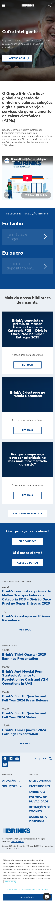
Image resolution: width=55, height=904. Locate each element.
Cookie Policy (10, 882)
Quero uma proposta (38, 819)
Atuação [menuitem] (9, 780)
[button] (47, 896)
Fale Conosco (27, 541)
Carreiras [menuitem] (37, 791)
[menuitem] (49, 5)
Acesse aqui (17, 58)
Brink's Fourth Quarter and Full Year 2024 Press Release (25, 698)
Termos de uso (17, 841)
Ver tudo (25, 630)
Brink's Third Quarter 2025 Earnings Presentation (24, 656)
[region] (27, 878)
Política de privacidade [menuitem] (39, 799)
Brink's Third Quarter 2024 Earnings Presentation (24, 732)
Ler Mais (32, 365)
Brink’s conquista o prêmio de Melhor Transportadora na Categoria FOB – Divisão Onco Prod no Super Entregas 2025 (26, 597)
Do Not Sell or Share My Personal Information (27, 890)
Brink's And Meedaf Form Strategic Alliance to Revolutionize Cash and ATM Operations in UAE (25, 677)
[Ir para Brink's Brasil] (27, 5)
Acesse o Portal (27, 563)
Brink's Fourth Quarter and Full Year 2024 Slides (24, 715)
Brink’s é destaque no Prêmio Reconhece (26, 618)
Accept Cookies (27, 897)
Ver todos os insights (27, 513)
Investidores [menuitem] (39, 786)
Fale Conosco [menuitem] (40, 780)
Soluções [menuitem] (9, 786)
